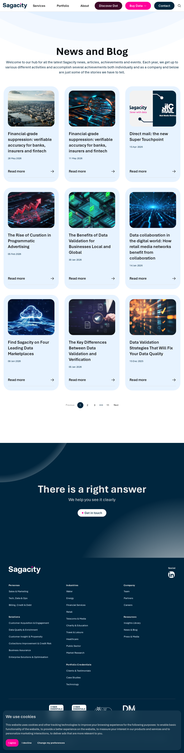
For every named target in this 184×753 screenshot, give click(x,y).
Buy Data (136, 6)
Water (69, 591)
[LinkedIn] (171, 574)
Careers (128, 605)
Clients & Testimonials (78, 670)
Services (39, 6)
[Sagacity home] (15, 6)
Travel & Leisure (74, 632)
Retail (69, 611)
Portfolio (63, 6)
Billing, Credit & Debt (20, 605)
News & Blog (130, 629)
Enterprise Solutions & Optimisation (28, 657)
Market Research (75, 652)
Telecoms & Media (76, 618)
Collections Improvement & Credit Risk (30, 643)
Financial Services (76, 605)
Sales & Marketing (18, 591)
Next (116, 405)
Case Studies (73, 677)
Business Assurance (20, 650)
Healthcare (72, 639)
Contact (164, 6)
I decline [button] (27, 742)
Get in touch (93, 513)
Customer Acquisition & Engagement (29, 623)
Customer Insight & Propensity (25, 636)
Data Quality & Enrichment (23, 629)
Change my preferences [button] (51, 742)
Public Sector (73, 645)
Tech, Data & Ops (18, 598)
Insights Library (132, 623)
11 (108, 405)
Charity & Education (77, 625)
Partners (128, 598)
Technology (72, 684)
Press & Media (131, 636)
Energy (70, 598)
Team (127, 591)
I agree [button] (12, 742)
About (84, 6)
